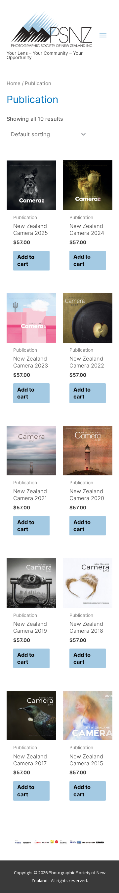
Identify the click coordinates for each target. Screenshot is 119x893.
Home (13, 83)
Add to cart (25, 260)
